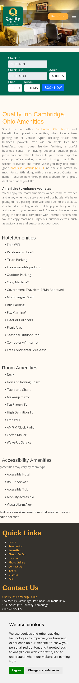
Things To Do (17, 554)
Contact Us (15, 566)
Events (12, 570)
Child (11, 82)
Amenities (14, 550)
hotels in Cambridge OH (27, 168)
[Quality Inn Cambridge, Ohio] (12, 16)
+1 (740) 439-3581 (41, 5)
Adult (53, 70)
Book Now (58, 16)
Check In (14, 58)
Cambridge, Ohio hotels (53, 129)
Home (12, 542)
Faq (10, 578)
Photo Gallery (16, 562)
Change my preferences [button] (43, 670)
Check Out (15, 70)
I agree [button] (16, 670)
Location (13, 558)
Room (28, 82)
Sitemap (13, 574)
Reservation (15, 546)
